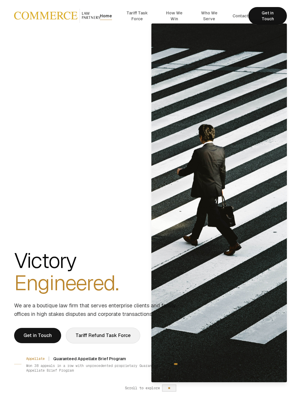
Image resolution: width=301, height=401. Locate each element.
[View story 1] (172, 362)
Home (106, 15)
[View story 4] (182, 362)
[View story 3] (178, 362)
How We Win (174, 15)
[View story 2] (175, 362)
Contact (240, 15)
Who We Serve (209, 15)
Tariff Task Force (137, 15)
